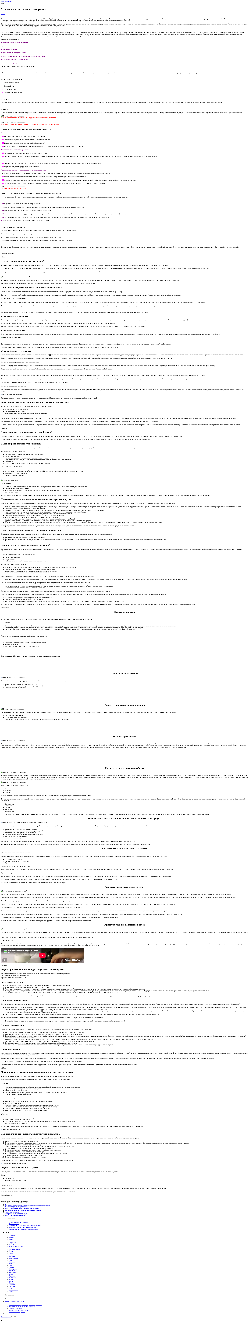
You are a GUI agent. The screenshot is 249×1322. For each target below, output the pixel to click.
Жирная (11, 1253)
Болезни (11, 1237)
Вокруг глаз (12, 1242)
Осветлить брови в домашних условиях (22, 1306)
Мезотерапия (13, 1269)
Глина (11, 1248)
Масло (11, 1265)
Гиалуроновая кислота (16, 1246)
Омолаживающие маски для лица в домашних (24, 1229)
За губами (12, 1256)
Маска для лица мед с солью (15, 1215)
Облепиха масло (14, 1224)
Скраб (11, 1281)
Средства (12, 1284)
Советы (11, 1283)
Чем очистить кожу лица (17, 1312)
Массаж (11, 1267)
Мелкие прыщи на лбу (16, 1308)
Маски (3, 14)
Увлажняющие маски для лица (16, 1207)
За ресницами (13, 1258)
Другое (11, 1251)
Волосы (11, 1244)
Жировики (12, 1255)
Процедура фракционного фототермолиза (22, 1227)
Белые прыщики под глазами (18, 1222)
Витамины (12, 1241)
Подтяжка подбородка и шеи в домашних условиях (23, 1210)
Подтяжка (12, 1276)
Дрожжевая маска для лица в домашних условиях (25, 1305)
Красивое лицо (6, 1317)
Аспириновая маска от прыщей (16, 1214)
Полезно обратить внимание (14, 1301)
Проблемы (12, 1277)
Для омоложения (14, 1249)
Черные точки (13, 1290)
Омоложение (13, 1272)
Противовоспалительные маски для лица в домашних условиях (27, 1205)
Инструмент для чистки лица (18, 1310)
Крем (10, 1260)
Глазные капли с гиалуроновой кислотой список (25, 1225)
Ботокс (11, 1239)
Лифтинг (12, 1262)
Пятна (11, 1279)
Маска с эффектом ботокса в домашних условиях (22, 1208)
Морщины (12, 1270)
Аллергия (12, 1236)
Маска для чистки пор (12, 1212)
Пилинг (11, 1274)
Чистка (11, 1291)
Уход (10, 1288)
